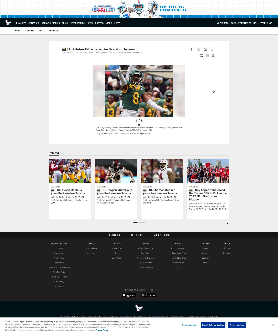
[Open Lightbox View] (139, 101)
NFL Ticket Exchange (178, 258)
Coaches (205, 258)
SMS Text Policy (59, 272)
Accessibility (59, 282)
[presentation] (228, 223)
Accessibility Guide (145, 248)
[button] (135, 223)
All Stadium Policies (145, 267)
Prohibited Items (145, 263)
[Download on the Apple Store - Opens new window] (128, 295)
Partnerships (59, 263)
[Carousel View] (201, 55)
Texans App (59, 286)
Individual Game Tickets (178, 253)
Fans (117, 253)
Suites (177, 267)
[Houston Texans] (139, 308)
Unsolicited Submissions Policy (59, 267)
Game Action (117, 258)
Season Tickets (178, 263)
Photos (117, 244)
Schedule (205, 253)
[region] (139, 325)
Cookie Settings (189, 325)
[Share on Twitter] (198, 51)
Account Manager (178, 248)
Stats (205, 263)
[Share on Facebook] (191, 51)
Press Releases (91, 248)
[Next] (213, 91)
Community (117, 248)
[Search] (218, 23)
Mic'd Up (227, 248)
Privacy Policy (59, 258)
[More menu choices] (125, 23)
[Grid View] (207, 55)
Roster (205, 248)
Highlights (227, 253)
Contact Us (59, 248)
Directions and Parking (145, 258)
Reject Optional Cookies (213, 325)
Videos (227, 244)
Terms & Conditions (59, 277)
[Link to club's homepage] (8, 22)
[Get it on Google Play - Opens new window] (148, 296)
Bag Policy (145, 253)
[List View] (213, 55)
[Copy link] (212, 49)
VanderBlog (91, 253)
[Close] (273, 325)
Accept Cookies (237, 325)
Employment (59, 253)
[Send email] (205, 51)
